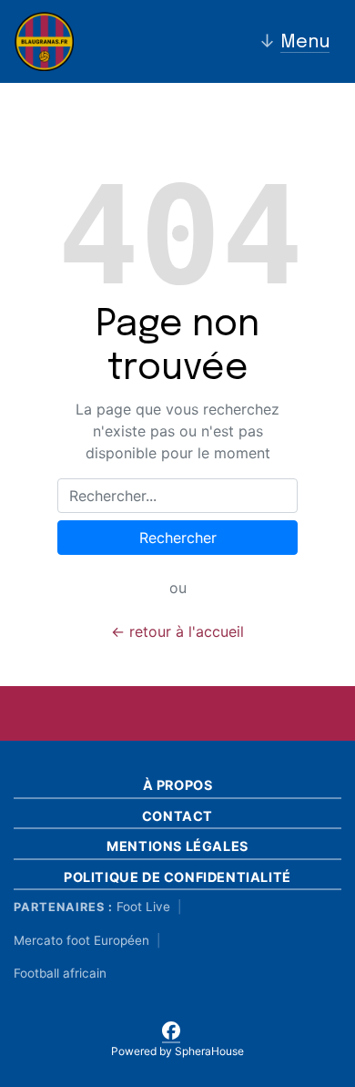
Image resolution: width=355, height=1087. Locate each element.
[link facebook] (171, 1027)
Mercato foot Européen (81, 940)
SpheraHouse (209, 1051)
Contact (177, 816)
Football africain (60, 973)
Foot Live (143, 906)
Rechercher (178, 537)
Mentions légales (177, 846)
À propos (178, 785)
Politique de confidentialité (177, 877)
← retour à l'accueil (177, 631)
